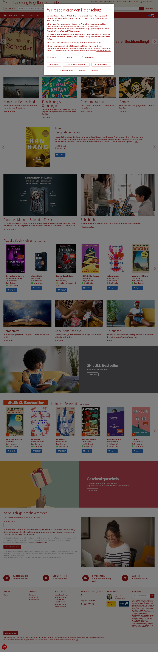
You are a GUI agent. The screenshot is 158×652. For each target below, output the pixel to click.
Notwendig (53, 57)
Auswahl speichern (101, 64)
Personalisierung (89, 57)
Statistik (69, 57)
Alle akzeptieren (54, 64)
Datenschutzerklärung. (103, 51)
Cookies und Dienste (66, 71)
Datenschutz (82, 71)
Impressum (94, 71)
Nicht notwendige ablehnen (76, 64)
